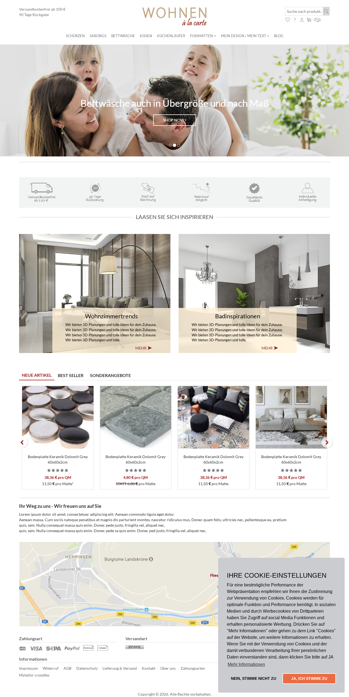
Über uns (168, 668)
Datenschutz (87, 668)
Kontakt (148, 668)
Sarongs (98, 36)
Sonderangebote (110, 375)
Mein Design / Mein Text (244, 36)
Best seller (70, 375)
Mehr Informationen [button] (246, 664)
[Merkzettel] (287, 19)
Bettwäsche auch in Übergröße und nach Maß (174, 103)
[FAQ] (294, 19)
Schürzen (75, 36)
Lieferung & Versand (120, 668)
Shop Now (174, 120)
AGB (67, 668)
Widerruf (51, 668)
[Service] (317, 19)
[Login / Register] (302, 19)
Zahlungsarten (192, 668)
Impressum (28, 668)
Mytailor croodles (34, 675)
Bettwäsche (123, 36)
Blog (278, 36)
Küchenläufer (171, 36)
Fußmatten (202, 36)
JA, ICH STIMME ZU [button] (309, 678)
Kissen (146, 36)
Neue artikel (37, 375)
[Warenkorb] (309, 19)
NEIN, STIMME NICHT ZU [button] (253, 678)
